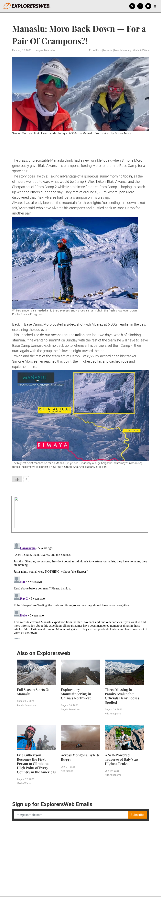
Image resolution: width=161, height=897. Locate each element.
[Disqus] (80, 590)
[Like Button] (17, 479)
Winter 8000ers (141, 50)
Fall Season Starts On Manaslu (33, 691)
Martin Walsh (24, 783)
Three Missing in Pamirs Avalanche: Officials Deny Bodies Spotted (122, 696)
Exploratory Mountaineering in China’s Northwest (76, 693)
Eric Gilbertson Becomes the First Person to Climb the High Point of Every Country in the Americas (36, 763)
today (127, 176)
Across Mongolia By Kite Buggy (80, 757)
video (71, 324)
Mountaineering (122, 50)
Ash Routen (67, 770)
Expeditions (95, 50)
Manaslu (108, 50)
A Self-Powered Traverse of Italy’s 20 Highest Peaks (121, 759)
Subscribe (137, 815)
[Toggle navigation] (155, 6)
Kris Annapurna (113, 713)
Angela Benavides (45, 50)
